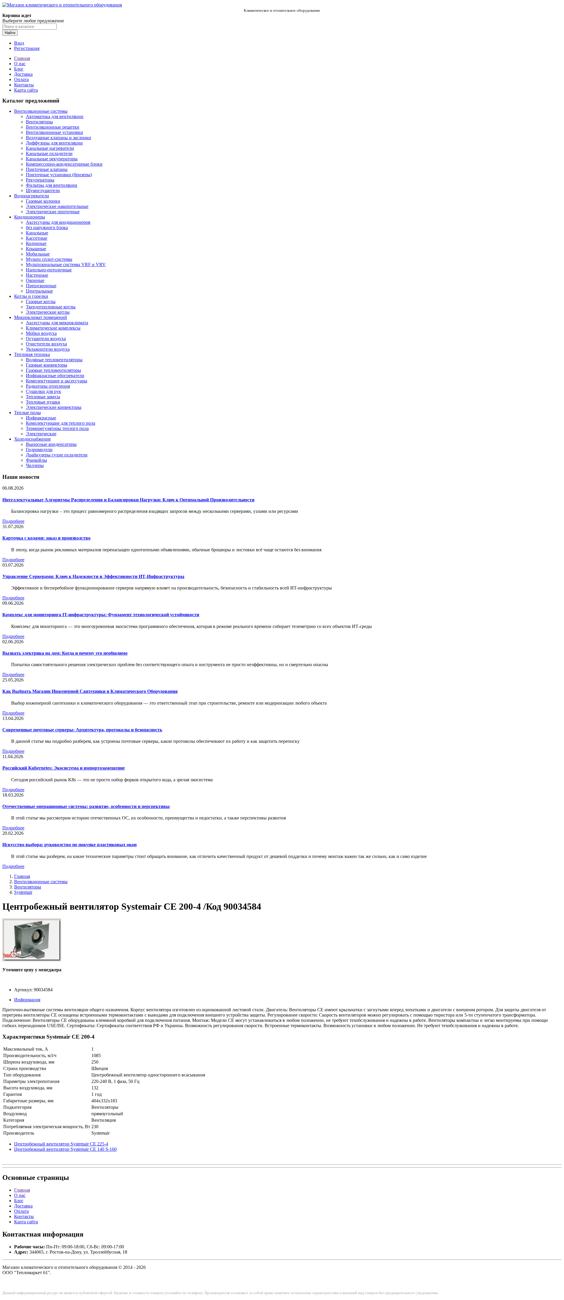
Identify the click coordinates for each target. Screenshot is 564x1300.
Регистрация (26, 48)
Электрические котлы (48, 312)
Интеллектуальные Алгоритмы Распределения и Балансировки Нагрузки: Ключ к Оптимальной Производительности (128, 499)
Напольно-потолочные (49, 269)
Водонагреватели (31, 195)
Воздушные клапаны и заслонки (58, 137)
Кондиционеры (29, 216)
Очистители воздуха (46, 343)
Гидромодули (39, 449)
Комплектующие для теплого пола (60, 423)
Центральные (39, 290)
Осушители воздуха (46, 338)
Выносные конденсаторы (51, 444)
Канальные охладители (49, 153)
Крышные (36, 248)
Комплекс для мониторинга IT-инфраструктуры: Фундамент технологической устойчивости (100, 614)
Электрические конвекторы (53, 407)
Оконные (35, 280)
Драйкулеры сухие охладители (57, 454)
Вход (19, 43)
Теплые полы (27, 412)
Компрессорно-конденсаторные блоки (64, 164)
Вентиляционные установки (54, 132)
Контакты (24, 84)
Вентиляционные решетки (52, 127)
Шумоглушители (43, 190)
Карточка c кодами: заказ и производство (46, 537)
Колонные (36, 243)
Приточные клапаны (47, 169)
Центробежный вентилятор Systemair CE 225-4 (61, 1143)
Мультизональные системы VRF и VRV (66, 264)
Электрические (41, 433)
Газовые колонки (43, 201)
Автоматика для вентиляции (54, 116)
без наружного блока (47, 227)
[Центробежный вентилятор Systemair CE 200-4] (31, 959)
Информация (27, 999)
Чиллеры (35, 465)
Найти (10, 33)
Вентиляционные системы (41, 111)
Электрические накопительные (57, 206)
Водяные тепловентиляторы (54, 359)
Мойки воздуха (41, 333)
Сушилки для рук (43, 391)
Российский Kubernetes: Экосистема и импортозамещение (63, 767)
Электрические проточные (53, 211)
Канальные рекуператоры (52, 158)
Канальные (37, 232)
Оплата (21, 79)
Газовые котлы (41, 301)
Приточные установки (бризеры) (59, 174)
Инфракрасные (41, 417)
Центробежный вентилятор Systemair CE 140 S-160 (65, 1149)
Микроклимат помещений (40, 317)
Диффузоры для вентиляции (54, 142)
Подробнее (13, 521)
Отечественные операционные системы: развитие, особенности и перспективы (86, 806)
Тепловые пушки (43, 401)
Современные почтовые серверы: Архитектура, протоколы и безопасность (82, 729)
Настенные (37, 275)
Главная (22, 58)
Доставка (23, 74)
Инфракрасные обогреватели (55, 375)
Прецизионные (41, 285)
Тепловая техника (32, 354)
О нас (20, 63)
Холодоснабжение (32, 438)
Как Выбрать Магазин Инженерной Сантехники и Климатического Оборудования (90, 691)
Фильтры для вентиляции (51, 185)
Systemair (23, 892)
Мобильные (38, 253)
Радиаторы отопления (48, 386)
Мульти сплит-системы (49, 259)
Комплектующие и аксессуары (56, 380)
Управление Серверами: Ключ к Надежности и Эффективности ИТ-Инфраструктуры (93, 576)
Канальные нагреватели (50, 148)
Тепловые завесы (43, 396)
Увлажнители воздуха (48, 349)
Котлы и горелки (31, 296)
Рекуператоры (40, 179)
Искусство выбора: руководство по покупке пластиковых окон (69, 844)
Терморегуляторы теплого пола (57, 428)
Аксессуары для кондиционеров (58, 222)
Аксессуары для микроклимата (57, 322)
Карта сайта (26, 90)
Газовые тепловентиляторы (53, 370)
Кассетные (36, 238)
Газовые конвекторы (46, 364)
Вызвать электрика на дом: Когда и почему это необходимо (64, 653)
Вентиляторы (39, 121)
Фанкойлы (36, 460)
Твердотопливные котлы (50, 306)
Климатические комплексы (53, 327)
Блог (19, 68)
